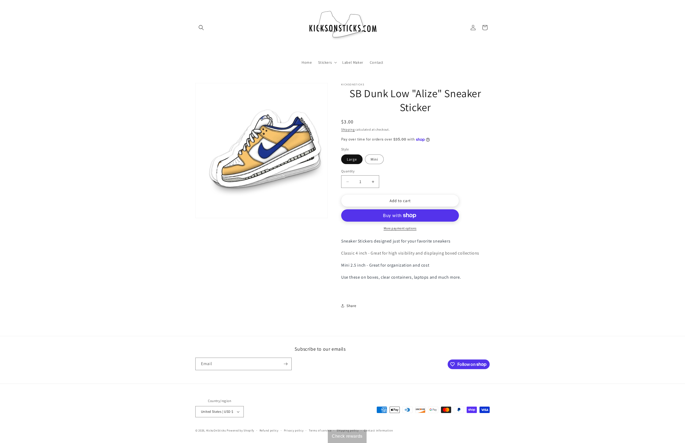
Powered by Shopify (240, 430)
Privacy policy (294, 430)
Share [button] (351, 305)
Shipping (348, 129)
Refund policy (269, 430)
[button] (201, 27)
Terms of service (320, 430)
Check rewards (347, 436)
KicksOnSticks (216, 430)
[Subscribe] (285, 364)
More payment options (400, 228)
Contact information (378, 430)
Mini (374, 159)
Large (352, 159)
